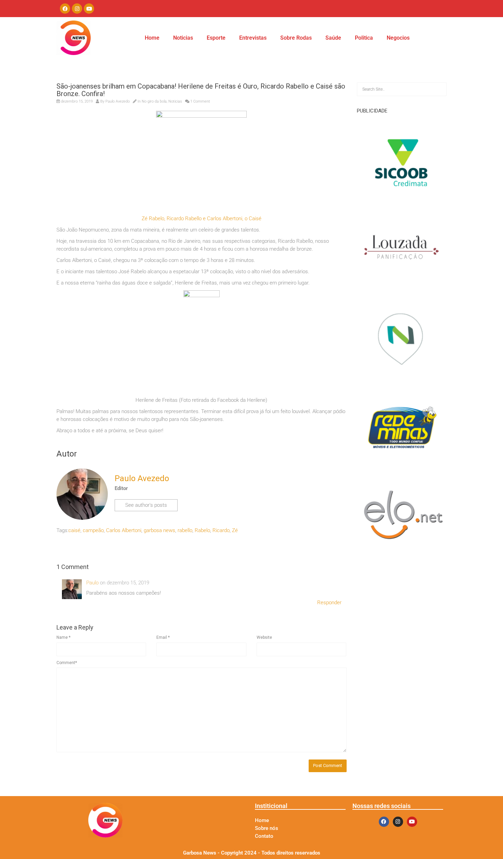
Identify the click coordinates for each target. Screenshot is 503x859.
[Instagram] (77, 8)
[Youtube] (89, 8)
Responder (329, 602)
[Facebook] (65, 8)
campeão (93, 530)
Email (163, 637)
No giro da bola (154, 101)
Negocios (398, 38)
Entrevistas (253, 38)
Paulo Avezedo (117, 101)
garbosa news (159, 530)
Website (264, 637)
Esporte (216, 38)
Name (63, 637)
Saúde (333, 38)
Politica (364, 38)
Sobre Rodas (296, 38)
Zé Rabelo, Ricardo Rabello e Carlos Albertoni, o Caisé (201, 218)
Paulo (92, 583)
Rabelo (202, 530)
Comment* (66, 662)
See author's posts (146, 505)
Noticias (183, 38)
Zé (235, 530)
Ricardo (221, 530)
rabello (185, 530)
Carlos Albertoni (123, 530)
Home (152, 38)
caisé (74, 530)
